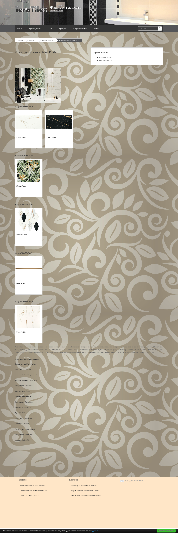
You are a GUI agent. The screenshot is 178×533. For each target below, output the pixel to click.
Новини (96, 29)
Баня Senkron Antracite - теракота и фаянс (86, 495)
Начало (19, 29)
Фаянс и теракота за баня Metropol (32, 486)
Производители (35, 29)
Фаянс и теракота (65, 7)
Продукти (62, 29)
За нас (50, 29)
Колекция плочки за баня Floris (68, 40)
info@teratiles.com (56, 11)
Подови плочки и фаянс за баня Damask (85, 491)
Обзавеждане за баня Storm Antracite (84, 486)
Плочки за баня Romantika (29, 495)
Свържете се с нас (80, 29)
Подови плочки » (105, 60)
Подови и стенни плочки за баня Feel (33, 491)
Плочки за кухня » (105, 57)
